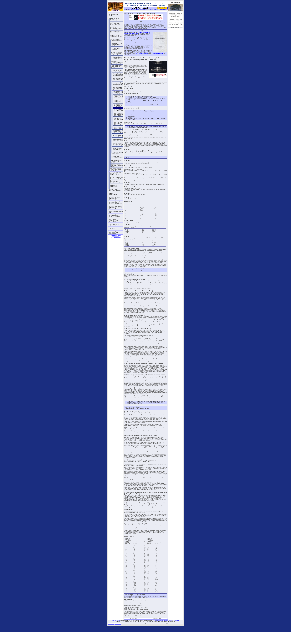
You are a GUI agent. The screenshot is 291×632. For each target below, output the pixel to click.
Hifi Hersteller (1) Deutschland (115, 195)
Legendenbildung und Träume (116, 36)
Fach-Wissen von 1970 (114, 34)
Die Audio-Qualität (113, 19)
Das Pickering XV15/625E (118, 132)
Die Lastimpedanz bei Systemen (119, 144)
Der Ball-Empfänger (115, 161)
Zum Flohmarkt (176, 620)
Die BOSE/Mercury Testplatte (120, 110)
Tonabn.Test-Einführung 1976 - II (120, 93)
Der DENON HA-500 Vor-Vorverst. (119, 138)
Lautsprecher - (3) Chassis (116, 58)
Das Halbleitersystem (117, 149)
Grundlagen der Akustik (115, 23)
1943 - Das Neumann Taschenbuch (117, 32)
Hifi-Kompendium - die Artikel (116, 26)
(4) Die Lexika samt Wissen (115, 169)
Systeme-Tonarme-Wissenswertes (120, 140)
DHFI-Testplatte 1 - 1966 (119, 106)
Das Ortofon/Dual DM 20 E (118, 130)
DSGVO (154, 620)
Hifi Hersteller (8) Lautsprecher (115, 204)
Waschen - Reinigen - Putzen (117, 165)
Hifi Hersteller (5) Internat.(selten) (115, 201)
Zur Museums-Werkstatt (113, 225)
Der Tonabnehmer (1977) (118, 79)
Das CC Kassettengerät (116, 159)
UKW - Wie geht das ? (115, 45)
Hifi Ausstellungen (112, 212)
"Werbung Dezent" (112, 233)
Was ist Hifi (111, 15)
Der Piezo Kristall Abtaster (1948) (119, 74)
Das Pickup (113, 162)
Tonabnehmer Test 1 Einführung (120, 99)
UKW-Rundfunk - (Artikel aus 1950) (118, 47)
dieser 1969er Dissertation (141, 53)
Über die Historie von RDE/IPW (115, 223)
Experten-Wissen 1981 (117, 85)
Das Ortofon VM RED (117, 131)
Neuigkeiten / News (113, 13)
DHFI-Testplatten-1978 (118, 112)
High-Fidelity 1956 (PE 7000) (119, 73)
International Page (112, 231)
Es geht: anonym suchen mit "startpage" (116, 236)
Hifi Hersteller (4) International (115, 199)
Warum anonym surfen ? (116, 237)
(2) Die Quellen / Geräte (115, 39)
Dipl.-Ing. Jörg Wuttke (143, 32)
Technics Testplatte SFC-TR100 (120, 109)
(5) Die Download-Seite (115, 170)
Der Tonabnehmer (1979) (118, 84)
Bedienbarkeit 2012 (114, 185)
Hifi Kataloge (111, 191)
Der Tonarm (113, 69)
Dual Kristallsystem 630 (117, 145)
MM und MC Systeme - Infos (118, 89)
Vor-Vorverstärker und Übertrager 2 (120, 136)
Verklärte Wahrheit (112, 219)
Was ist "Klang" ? (113, 27)
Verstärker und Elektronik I (116, 51)
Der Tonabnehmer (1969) (118, 76)
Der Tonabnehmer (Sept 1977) (119, 82)
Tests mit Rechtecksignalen (119, 97)
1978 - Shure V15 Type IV (119, 123)
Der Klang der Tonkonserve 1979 (117, 29)
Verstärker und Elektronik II (116, 52)
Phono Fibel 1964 (116, 151)
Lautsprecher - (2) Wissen (116, 57)
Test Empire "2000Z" (118, 105)
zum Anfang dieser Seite (114, 624)
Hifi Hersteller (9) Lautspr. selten (115, 206)
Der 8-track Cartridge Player (117, 157)
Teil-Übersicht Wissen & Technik (116, 187)
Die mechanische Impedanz (118, 143)
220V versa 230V (113, 176)
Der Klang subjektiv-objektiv (115, 28)
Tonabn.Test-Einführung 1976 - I (120, 92)
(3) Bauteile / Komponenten (115, 168)
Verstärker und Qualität (116, 53)
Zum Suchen (162, 7)
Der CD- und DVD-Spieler (116, 155)
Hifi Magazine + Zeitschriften (114, 189)
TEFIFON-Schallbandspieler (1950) (118, 160)
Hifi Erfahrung (111, 193)
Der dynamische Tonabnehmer (119, 83)
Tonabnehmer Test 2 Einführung (120, 101)
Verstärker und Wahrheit (116, 54)
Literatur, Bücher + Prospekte (115, 190)
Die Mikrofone (114, 61)
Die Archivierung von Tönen (115, 182)
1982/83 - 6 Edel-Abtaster (119, 128)
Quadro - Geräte (113, 180)
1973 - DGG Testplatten (118, 115)
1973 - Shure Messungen (119, 121)
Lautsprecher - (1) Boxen (116, 56)
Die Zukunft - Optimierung (118, 148)
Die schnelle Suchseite (113, 232)
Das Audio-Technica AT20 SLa (119, 134)
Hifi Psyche (111, 218)
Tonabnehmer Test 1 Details (119, 100)
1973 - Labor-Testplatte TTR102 (120, 119)
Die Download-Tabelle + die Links (116, 211)
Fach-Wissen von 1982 (114, 35)
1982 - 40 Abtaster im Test (119, 127)
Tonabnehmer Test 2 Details (119, 102)
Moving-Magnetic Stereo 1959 (119, 75)
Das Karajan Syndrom (114, 181)
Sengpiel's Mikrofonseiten (116, 63)
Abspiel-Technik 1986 (115, 66)
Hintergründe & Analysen (114, 221)
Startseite (132, 9)
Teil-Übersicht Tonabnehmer (118, 152)
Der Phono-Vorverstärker (118, 139)
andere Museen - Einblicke (114, 227)
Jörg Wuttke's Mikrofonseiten (117, 62)
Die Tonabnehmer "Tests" (118, 91)
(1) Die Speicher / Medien (115, 38)
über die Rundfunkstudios (116, 42)
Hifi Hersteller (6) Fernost (114, 202)
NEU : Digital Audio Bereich (115, 31)
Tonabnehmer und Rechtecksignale (121, 96)
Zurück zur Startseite (116, 620)
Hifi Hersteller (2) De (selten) (114, 197)
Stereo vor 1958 (113, 173)
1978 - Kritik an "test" (118, 124)
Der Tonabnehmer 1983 (117, 88)
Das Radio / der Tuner (115, 44)
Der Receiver (114, 49)
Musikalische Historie (113, 194)
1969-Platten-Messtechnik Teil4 (120, 117)
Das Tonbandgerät (115, 156)
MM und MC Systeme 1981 (119, 104)
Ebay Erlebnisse (112, 228)
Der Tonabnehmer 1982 (117, 87)
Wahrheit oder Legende (113, 220)
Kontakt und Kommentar (114, 224)
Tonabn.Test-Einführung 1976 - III (120, 95)
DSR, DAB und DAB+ (114, 174)
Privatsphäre (159, 620)
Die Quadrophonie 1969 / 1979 (116, 177)
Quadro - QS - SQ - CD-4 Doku (116, 178)
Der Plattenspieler (115, 67)
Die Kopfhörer (114, 60)
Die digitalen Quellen (115, 164)
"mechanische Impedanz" (157, 53)
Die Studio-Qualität (114, 20)
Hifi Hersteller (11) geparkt (114, 208)
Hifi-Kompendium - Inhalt (115, 24)
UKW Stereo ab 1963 (115, 48)
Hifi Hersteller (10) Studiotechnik (115, 207)
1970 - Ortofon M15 (118, 118)
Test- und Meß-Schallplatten (114, 216)
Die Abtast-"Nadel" (115, 153)
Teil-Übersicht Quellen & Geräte (117, 166)
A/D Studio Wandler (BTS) (116, 43)
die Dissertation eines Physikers (137, 33)
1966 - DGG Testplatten (118, 114)
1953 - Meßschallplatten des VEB (121, 113)
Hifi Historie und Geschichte (114, 16)
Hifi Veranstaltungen (113, 214)
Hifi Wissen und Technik (114, 18)
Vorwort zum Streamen (114, 184)
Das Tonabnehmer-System (116, 70)
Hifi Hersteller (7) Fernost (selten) (115, 203)
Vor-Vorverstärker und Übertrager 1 (120, 135)
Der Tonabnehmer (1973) (118, 78)
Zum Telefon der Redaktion (167, 620)
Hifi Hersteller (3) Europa (114, 198)
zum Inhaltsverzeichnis (113, 14)
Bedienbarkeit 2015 (114, 186)
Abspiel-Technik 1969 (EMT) (117, 65)
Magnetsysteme (116, 147)
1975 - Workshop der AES (119, 122)
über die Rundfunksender (116, 40)
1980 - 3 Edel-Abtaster (118, 126)
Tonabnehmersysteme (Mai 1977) (119, 80)
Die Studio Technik (114, 22)
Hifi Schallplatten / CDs (113, 215)
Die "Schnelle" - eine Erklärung (119, 142)
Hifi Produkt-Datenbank (113, 210)
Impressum (111, 229)
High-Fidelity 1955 (116, 71)
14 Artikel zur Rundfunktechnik (116, 172)
